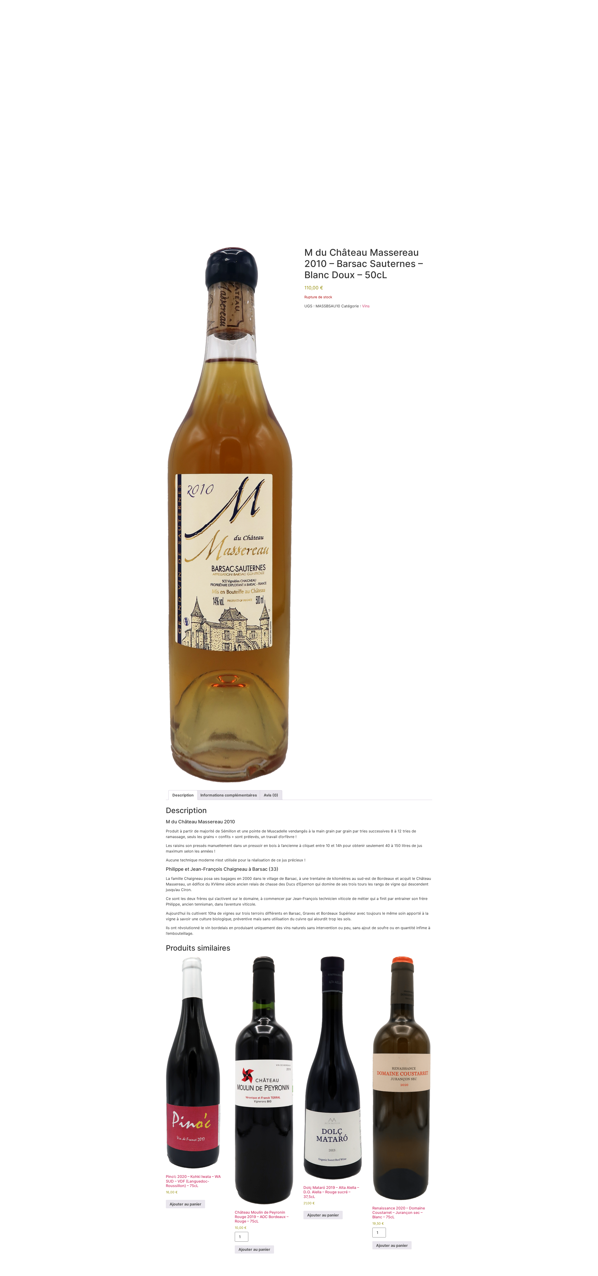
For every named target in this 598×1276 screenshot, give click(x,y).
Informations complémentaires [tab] (228, 795)
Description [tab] (183, 795)
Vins (366, 306)
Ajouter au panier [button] (185, 1204)
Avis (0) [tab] (271, 795)
